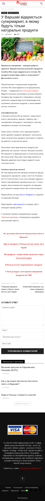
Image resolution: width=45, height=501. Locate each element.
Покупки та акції (13, 13)
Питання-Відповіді (31, 487)
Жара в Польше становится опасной (18, 395)
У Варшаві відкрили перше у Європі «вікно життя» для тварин (10, 289)
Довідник (5, 491)
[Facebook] (22, 478)
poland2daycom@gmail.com (30, 468)
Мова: (23, 491)
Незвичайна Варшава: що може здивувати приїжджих (33, 289)
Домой (3, 9)
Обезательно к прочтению (13, 362)
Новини (11, 9)
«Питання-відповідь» (10, 217)
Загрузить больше (21, 404)
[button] (41, 3)
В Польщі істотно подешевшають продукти (23, 265)
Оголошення (18, 487)
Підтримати (15, 491)
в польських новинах (30, 91)
